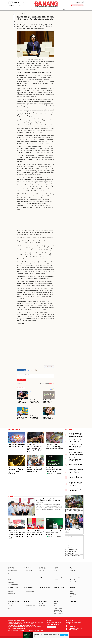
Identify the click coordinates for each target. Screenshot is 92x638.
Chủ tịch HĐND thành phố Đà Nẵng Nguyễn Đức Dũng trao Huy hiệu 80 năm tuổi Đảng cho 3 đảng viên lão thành (16, 534)
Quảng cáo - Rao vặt (59, 587)
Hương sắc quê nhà (58, 608)
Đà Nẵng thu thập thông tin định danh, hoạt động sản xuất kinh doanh (35, 469)
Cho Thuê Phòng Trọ (73, 551)
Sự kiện (55, 570)
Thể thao (49, 9)
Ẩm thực (56, 567)
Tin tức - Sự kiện (73, 589)
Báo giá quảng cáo (51, 626)
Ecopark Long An (70, 547)
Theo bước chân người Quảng (71, 9)
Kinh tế (23, 9)
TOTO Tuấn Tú (69, 536)
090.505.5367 (75, 5)
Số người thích (51, 383)
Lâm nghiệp (10, 606)
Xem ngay (64, 635)
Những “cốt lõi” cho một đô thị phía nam (76, 465)
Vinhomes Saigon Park (71, 555)
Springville (72, 545)
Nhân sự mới (10, 573)
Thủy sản (10, 605)
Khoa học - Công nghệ (60, 9)
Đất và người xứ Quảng (58, 603)
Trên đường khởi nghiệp (58, 613)
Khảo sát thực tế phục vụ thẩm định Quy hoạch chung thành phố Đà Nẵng (76, 477)
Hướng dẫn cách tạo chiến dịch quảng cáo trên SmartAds (54, 532)
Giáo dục (30, 9)
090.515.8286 (80, 5)
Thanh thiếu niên (27, 572)
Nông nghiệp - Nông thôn (14, 601)
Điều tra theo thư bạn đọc (29, 591)
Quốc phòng (10, 591)
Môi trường (10, 579)
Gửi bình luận (21, 379)
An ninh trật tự (11, 589)
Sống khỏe (10, 581)
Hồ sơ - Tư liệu (72, 579)
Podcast (56, 601)
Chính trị (16, 9)
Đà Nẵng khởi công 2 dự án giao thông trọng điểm (75, 440)
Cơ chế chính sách (27, 606)
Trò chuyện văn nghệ (58, 611)
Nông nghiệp (10, 603)
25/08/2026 (12, 5)
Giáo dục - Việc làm (27, 567)
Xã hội (20, 9)
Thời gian (46, 383)
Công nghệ (56, 579)
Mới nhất (20, 5)
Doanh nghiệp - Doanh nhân (29, 605)
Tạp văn (71, 572)
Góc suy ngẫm (42, 605)
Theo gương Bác (11, 568)
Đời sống (45, 9)
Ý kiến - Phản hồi (27, 589)
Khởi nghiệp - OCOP (43, 568)
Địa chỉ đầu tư (26, 603)
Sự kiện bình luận (43, 601)
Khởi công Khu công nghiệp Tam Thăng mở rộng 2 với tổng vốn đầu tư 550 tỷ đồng (76, 459)
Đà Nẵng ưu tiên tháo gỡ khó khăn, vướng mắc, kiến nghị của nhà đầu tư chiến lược (48, 499)
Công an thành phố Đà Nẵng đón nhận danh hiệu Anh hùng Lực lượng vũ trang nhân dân (35, 533)
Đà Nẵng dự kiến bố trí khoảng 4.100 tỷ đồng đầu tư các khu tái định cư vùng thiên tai (76, 471)
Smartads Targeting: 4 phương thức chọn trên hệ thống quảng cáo (54, 469)
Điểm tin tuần (72, 596)
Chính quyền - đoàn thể (12, 570)
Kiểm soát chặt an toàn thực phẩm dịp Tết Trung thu (16, 445)
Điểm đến (56, 568)
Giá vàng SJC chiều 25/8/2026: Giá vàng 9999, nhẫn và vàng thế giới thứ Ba (54, 446)
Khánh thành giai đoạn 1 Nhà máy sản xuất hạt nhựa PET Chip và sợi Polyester (75, 484)
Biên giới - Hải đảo (11, 593)
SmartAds (50, 473)
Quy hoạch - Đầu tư (43, 567)
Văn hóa (71, 573)
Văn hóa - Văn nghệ (37, 9)
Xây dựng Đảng (11, 567)
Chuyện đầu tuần (42, 603)
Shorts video (73, 601)
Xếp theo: (42, 383)
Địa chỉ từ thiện (11, 582)
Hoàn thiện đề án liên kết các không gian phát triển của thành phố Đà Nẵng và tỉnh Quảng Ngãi (75, 447)
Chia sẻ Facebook (22, 370)
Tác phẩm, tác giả (73, 570)
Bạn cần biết (41, 589)
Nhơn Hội (68, 543)
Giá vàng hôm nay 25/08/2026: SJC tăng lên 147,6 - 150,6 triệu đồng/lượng (15, 470)
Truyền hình (72, 587)
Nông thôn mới (11, 608)
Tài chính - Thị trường (43, 572)
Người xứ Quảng (73, 581)
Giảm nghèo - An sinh (28, 570)
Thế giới (53, 9)
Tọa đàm (71, 598)
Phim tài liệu (72, 593)
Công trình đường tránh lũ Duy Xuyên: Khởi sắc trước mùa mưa (76, 453)
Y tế (42, 9)
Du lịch (26, 9)
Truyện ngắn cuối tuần (58, 606)
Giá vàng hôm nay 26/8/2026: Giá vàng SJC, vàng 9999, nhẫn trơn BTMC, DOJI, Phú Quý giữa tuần (35, 448)
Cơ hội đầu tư (27, 601)
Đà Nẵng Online (71, 626)
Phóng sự (71, 591)
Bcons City (71, 549)
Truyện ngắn (72, 568)
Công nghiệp (41, 570)
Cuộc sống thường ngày (13, 584)
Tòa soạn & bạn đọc (28, 587)
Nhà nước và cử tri (12, 572)
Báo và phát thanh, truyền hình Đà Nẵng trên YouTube (75, 631)
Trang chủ (19, 13)
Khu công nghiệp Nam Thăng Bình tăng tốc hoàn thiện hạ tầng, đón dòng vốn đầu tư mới (76, 435)
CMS (73, 636)
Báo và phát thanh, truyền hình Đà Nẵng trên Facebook (75, 629)
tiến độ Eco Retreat (70, 538)
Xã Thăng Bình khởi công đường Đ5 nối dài (75, 489)
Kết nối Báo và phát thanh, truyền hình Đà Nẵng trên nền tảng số (74, 622)
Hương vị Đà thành (73, 594)
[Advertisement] (35, 220)
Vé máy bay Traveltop (70, 553)
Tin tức (55, 605)
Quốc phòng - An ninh (13, 587)
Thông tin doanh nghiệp (44, 587)
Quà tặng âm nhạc (58, 610)
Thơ (70, 567)
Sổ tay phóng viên (42, 606)
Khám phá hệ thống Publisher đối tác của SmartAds (46, 634)
